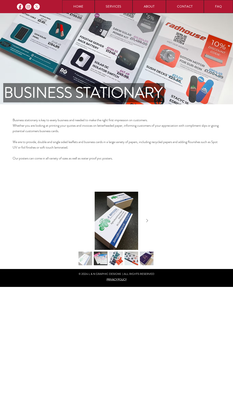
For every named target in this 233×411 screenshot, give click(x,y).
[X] (37, 7)
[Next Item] (147, 220)
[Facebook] (20, 7)
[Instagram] (28, 7)
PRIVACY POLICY (117, 279)
